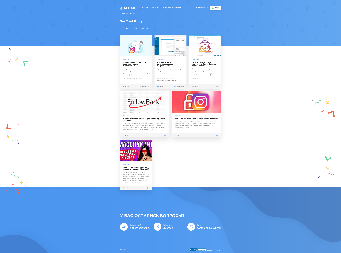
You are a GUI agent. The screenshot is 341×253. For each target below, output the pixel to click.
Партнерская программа (172, 7)
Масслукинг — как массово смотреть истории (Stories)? (136, 168)
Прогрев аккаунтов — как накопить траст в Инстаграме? (135, 64)
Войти (217, 7)
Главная (122, 13)
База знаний (155, 7)
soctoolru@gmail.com (209, 228)
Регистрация (203, 7)
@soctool (168, 228)
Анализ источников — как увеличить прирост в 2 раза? (144, 119)
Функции (144, 7)
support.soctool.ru (140, 228)
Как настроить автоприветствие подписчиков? (165, 64)
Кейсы (134, 28)
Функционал (145, 28)
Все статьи (124, 28)
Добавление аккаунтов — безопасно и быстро (196, 118)
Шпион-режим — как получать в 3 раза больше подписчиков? (204, 64)
